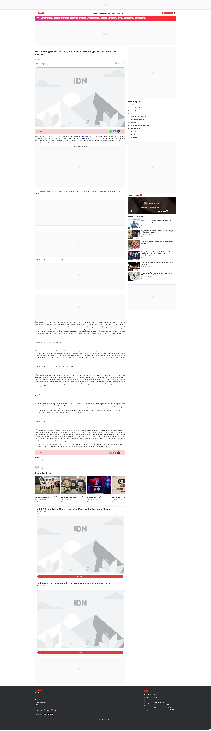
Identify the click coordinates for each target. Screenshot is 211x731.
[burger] (175, 13)
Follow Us (37, 710)
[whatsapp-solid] (110, 131)
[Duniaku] (41, 13)
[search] (160, 13)
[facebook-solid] (114, 131)
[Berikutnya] (126, 484)
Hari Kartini (85, 136)
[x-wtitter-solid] (118, 131)
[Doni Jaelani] (37, 467)
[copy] (122, 131)
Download (37, 714)
